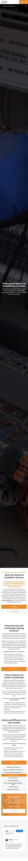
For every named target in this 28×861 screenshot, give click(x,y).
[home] (4, 2)
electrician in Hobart (7, 600)
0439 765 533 (15, 806)
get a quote (23, 2)
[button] (26, 6)
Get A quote (14, 611)
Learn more (14, 606)
